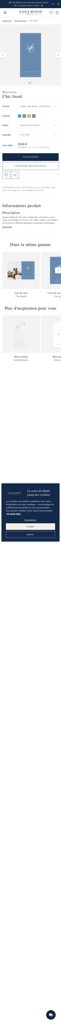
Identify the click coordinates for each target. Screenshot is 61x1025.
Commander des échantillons (30, 165)
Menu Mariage (20, 21)
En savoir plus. (14, 513)
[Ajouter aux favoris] (6, 175)
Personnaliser (30, 156)
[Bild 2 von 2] (31, 82)
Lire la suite (7, 227)
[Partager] (15, 175)
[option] (19, 116)
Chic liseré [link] (33, 21)
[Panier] (57, 12)
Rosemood (7, 21)
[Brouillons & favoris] (51, 12)
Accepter (30, 526)
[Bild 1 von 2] (29, 82)
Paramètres (30, 520)
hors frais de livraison (42, 147)
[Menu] (5, 12)
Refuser (30, 534)
